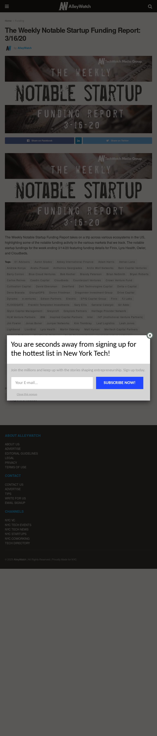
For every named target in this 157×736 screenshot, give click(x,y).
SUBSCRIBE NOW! (120, 383)
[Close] (150, 335)
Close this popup (27, 394)
